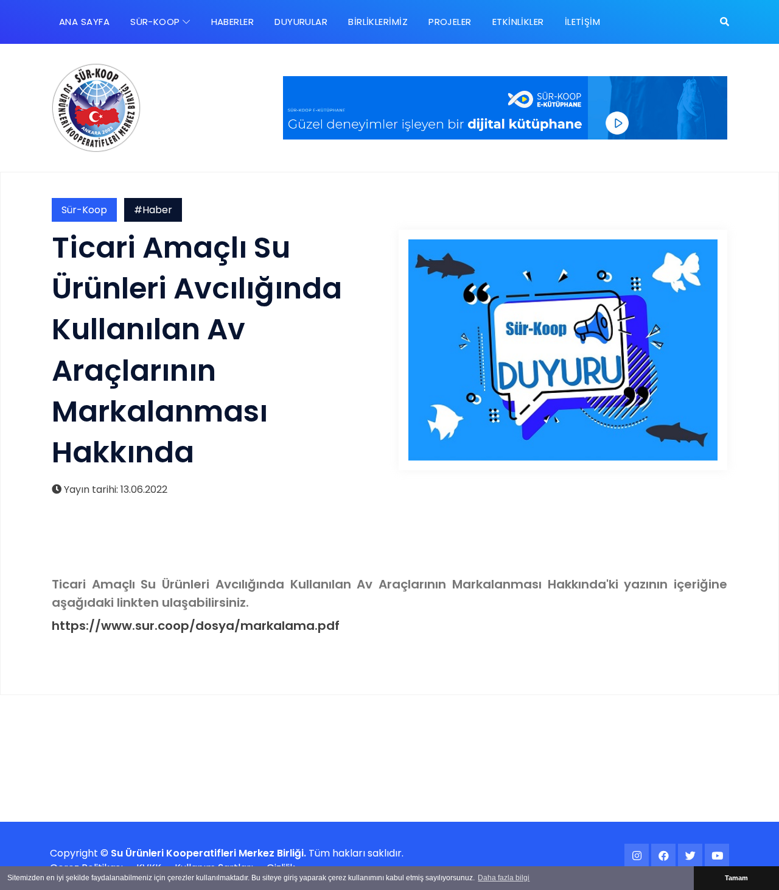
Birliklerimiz (378, 21)
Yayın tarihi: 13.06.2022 (114, 489)
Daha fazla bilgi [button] (503, 878)
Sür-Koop (84, 210)
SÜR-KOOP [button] (156, 21)
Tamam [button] (736, 877)
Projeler (450, 21)
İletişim (583, 21)
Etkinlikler (518, 21)
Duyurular (300, 21)
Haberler (232, 21)
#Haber (153, 210)
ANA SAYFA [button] (84, 21)
